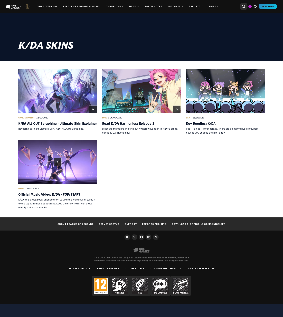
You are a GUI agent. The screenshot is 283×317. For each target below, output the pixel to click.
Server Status (109, 224)
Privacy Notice (79, 268)
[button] (57, 102)
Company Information (165, 268)
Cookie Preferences (201, 268)
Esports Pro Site (154, 224)
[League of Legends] (28, 6)
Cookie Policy (135, 268)
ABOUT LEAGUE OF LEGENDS (75, 224)
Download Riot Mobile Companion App (199, 224)
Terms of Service (107, 268)
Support (131, 224)
